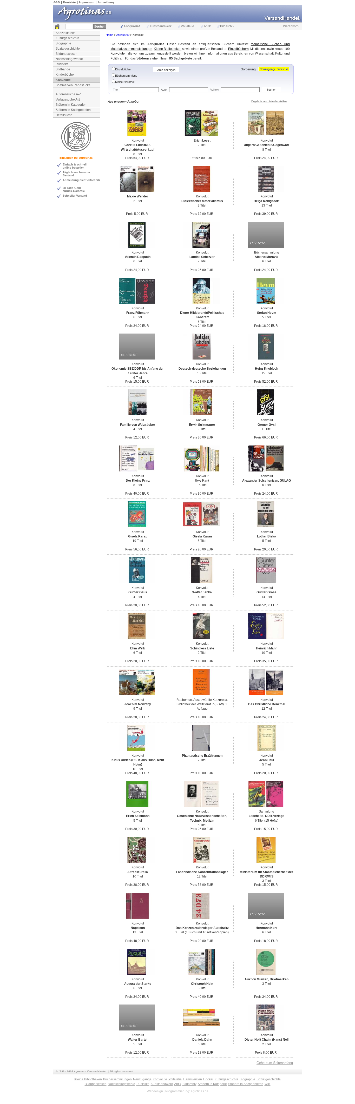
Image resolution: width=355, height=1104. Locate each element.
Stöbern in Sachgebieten (73, 110)
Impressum (86, 2)
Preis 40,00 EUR (137, 493)
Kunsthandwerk (160, 26)
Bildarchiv (227, 26)
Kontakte (69, 2)
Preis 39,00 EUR (266, 213)
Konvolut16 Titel (137, 762)
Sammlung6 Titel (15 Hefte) (266, 816)
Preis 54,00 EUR (137, 157)
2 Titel (202, 143)
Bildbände (63, 69)
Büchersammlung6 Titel (266, 257)
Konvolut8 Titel (137, 147)
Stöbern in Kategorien (71, 105)
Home (109, 34)
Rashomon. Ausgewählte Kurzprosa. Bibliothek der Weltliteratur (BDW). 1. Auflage (202, 704)
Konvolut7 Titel (202, 257)
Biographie (63, 43)
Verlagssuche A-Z (68, 99)
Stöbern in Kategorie (212, 1084)
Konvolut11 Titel (266, 424)
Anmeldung (106, 2)
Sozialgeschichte (68, 48)
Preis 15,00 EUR (137, 381)
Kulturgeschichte (67, 38)
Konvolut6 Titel (137, 257)
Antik (207, 26)
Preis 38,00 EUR (137, 884)
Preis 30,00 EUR (201, 437)
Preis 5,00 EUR (201, 157)
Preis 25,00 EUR (201, 269)
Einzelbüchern (238, 49)
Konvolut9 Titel (202, 424)
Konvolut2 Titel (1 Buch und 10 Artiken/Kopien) (202, 928)
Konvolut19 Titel (137, 536)
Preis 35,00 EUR (266, 661)
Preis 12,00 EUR (201, 213)
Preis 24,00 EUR (266, 157)
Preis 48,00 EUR (137, 773)
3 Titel (266, 981)
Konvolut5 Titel (266, 313)
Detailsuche (64, 115)
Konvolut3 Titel (202, 201)
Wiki (268, 1084)
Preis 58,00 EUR (201, 381)
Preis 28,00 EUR (137, 717)
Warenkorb (291, 26)
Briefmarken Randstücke (73, 85)
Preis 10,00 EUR (201, 661)
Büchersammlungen (117, 1079)
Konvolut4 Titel (137, 424)
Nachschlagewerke (69, 59)
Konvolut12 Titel (266, 704)
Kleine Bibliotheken (167, 49)
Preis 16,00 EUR (201, 605)
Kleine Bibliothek (125, 81)
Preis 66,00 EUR (266, 437)
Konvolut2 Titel (202, 648)
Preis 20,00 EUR (201, 549)
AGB (56, 2)
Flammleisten (192, 1079)
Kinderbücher (65, 74)
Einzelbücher (123, 69)
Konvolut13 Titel (266, 201)
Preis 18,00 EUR (266, 325)
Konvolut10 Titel (266, 648)
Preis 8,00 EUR (266, 1052)
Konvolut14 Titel (267, 592)
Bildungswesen (66, 54)
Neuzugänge (142, 1079)
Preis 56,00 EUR (137, 549)
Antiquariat (131, 26)
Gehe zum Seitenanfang (275, 1063)
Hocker (208, 1079)
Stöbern (142, 58)
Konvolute (63, 80)
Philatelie (187, 26)
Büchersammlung (126, 75)
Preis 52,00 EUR (266, 381)
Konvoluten (118, 53)
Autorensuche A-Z (68, 94)
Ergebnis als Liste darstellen (269, 101)
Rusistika (62, 64)
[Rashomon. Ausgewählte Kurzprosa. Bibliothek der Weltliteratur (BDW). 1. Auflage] (201, 694)
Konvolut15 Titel (202, 369)
